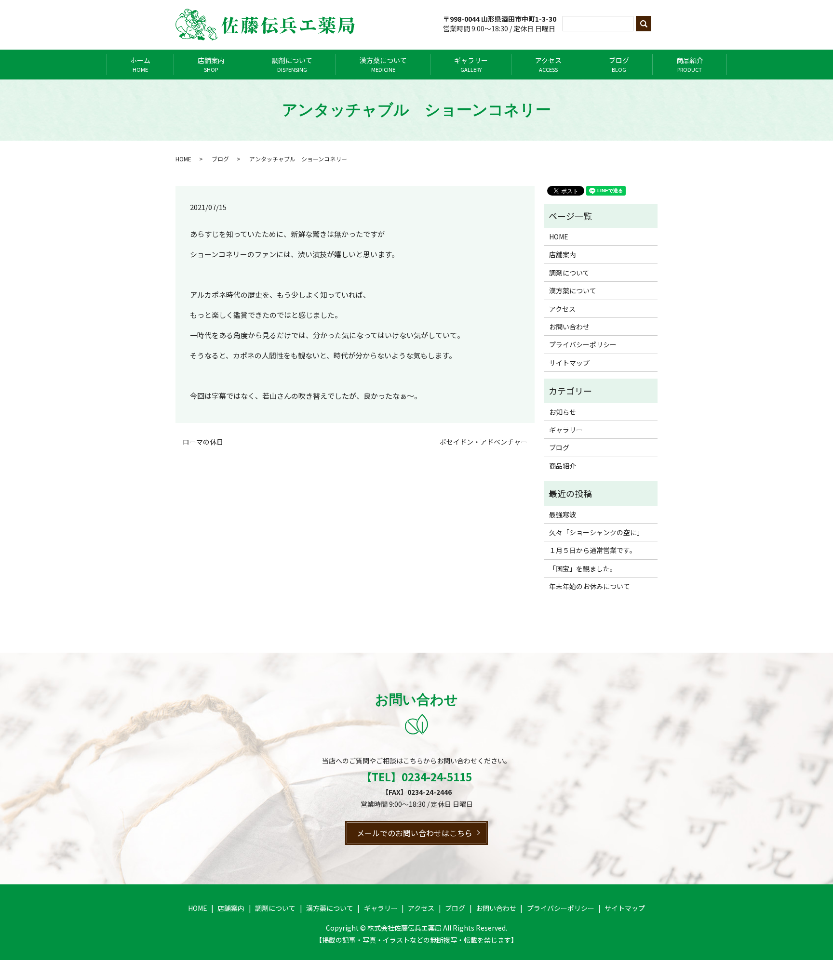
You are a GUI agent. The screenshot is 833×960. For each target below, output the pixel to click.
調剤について (292, 64)
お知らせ (562, 412)
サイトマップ (569, 363)
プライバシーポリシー (583, 344)
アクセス (548, 64)
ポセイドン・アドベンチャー (483, 442)
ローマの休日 (203, 442)
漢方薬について (383, 64)
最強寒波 (562, 514)
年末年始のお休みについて (589, 586)
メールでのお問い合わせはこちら (414, 833)
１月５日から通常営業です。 (592, 550)
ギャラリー (471, 64)
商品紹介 (689, 64)
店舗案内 (211, 64)
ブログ (619, 64)
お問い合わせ (569, 326)
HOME (183, 159)
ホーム (140, 64)
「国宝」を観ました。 (583, 568)
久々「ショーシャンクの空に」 (596, 532)
